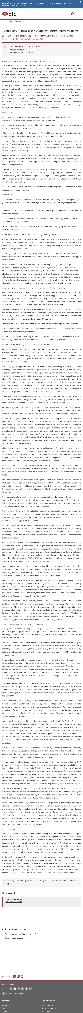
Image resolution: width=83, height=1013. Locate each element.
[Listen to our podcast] (26, 989)
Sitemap (4, 1005)
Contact (4, 1011)
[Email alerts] (3, 993)
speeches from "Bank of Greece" (20, 934)
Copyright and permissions (50, 1008)
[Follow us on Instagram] (30, 989)
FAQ (3, 1008)
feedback (5, 5)
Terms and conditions (48, 1005)
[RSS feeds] (22, 989)
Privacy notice (46, 1011)
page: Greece (14, 938)
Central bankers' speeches (12, 22)
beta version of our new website (24, 3)
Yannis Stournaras (17, 49)
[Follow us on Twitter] (11, 989)
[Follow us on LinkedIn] (15, 989)
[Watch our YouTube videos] (19, 989)
